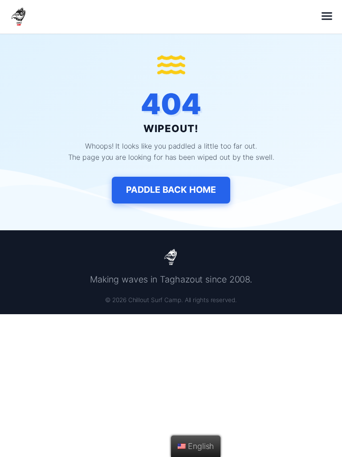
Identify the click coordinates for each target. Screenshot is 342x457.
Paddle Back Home (171, 189)
